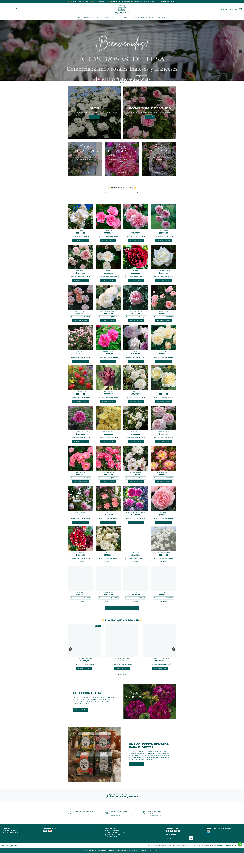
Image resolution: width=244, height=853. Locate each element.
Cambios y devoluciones (10, 832)
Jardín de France (108, 472)
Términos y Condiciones (120, 17)
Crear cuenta (224, 9)
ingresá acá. (220, 845)
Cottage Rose (135, 230)
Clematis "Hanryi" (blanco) (160, 658)
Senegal (136, 271)
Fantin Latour (80, 271)
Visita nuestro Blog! (113, 834)
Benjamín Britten (80, 391)
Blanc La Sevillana (136, 472)
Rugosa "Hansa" (108, 351)
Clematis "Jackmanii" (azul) (122, 658)
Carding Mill (108, 512)
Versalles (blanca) (163, 271)
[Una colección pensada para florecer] (94, 754)
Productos (88, 17)
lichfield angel (163, 351)
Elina (163, 391)
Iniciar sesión (233, 9)
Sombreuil (108, 271)
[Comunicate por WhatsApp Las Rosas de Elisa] (240, 844)
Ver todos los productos (122, 608)
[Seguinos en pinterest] (179, 831)
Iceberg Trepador (163, 552)
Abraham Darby (163, 311)
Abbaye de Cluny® (81, 311)
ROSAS (97, 17)
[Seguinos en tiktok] (175, 831)
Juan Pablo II (136, 391)
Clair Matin (80, 351)
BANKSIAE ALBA (135, 432)
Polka (136, 592)
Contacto (162, 17)
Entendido (153, 850)
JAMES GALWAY (163, 230)
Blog (154, 17)
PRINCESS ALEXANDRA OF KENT (135, 512)
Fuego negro (108, 391)
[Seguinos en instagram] (167, 831)
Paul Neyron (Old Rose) (80, 432)
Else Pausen (108, 230)
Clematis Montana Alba (84, 658)
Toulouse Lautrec (108, 592)
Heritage (163, 512)
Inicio (80, 17)
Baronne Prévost (136, 311)
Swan (108, 552)
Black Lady (80, 592)
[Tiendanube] (10, 846)
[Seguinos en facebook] (171, 831)
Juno (135, 351)
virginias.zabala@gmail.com (116, 832)
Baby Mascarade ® (163, 472)
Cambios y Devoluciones (141, 17)
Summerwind (80, 472)
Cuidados (105, 17)
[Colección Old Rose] (149, 701)
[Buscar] (17, 9)
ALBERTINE (135, 552)
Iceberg (80, 230)
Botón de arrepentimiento (234, 845)
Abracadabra (80, 552)
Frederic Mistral (163, 432)
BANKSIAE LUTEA (108, 432)
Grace (163, 592)
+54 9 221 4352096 (113, 830)
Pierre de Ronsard (80, 512)
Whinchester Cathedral (108, 311)
